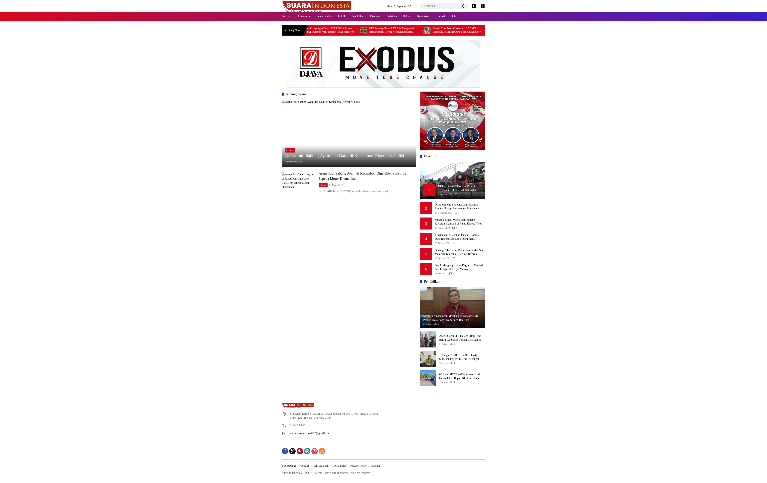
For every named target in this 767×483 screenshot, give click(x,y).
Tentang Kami (321, 465)
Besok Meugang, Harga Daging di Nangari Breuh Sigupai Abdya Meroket (459, 267)
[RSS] (322, 451)
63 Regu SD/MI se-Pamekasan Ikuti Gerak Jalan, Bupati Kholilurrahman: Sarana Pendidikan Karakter (460, 376)
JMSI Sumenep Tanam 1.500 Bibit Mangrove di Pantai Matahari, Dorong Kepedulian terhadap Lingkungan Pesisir (366, 30)
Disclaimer (340, 465)
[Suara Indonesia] (317, 5)
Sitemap (376, 465)
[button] (464, 6)
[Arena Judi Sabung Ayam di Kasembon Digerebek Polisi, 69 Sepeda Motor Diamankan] (298, 182)
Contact (304, 465)
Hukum (323, 185)
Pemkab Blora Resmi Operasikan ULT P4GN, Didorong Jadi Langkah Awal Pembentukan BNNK (432, 30)
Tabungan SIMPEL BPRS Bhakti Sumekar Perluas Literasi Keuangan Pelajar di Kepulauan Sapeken (459, 357)
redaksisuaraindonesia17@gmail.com (309, 433)
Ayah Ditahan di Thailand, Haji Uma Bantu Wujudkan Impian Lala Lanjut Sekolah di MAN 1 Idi (460, 338)
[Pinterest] (300, 451)
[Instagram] (314, 451)
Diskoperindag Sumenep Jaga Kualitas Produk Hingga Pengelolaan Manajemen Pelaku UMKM (457, 207)
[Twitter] (292, 451)
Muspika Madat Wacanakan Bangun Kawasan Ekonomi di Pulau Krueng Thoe (458, 221)
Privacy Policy (358, 465)
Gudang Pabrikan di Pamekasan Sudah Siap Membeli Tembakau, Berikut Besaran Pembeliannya (459, 252)
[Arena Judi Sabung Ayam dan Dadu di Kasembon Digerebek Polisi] (349, 133)
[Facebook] (285, 451)
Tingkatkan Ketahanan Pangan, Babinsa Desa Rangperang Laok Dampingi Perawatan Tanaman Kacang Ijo (457, 237)
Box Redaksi (289, 465)
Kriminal (290, 150)
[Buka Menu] (482, 6)
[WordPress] (307, 451)
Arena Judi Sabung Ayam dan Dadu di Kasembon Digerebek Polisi (344, 155)
